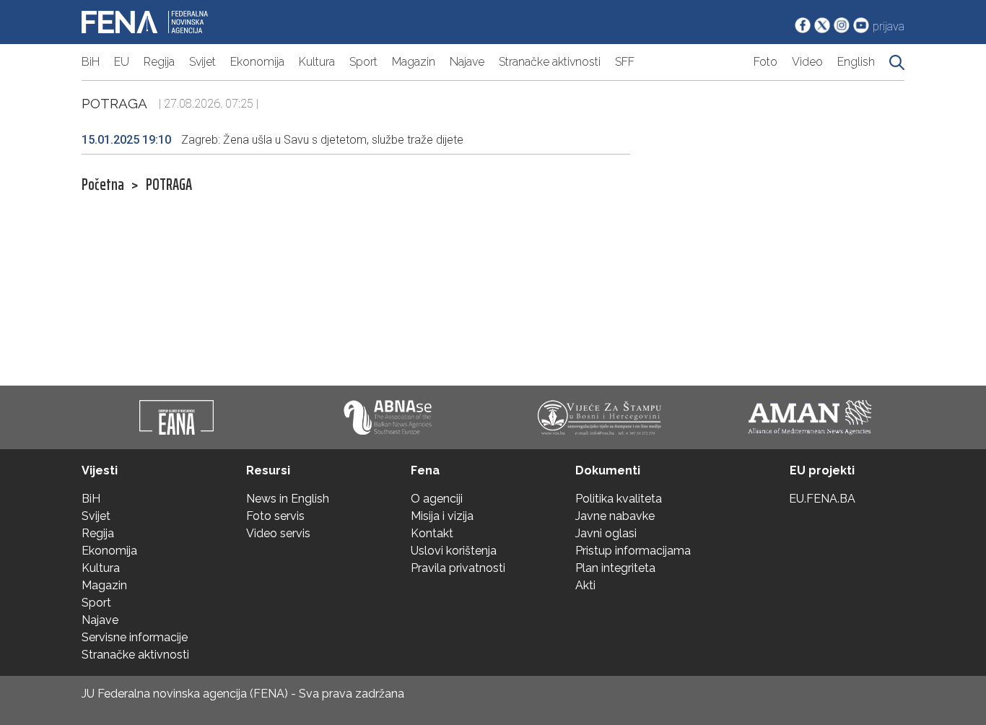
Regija (159, 62)
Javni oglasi (606, 533)
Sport (363, 62)
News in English (287, 498)
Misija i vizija (442, 516)
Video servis (278, 533)
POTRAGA (169, 185)
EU (121, 62)
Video (807, 62)
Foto (765, 62)
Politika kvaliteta (618, 498)
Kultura (317, 62)
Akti (585, 585)
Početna (103, 185)
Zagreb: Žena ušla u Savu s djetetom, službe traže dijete (272, 140)
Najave (467, 62)
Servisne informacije (135, 637)
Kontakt (432, 533)
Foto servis (275, 516)
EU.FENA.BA (822, 498)
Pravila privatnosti (458, 568)
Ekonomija (257, 62)
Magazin (413, 62)
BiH (91, 62)
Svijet (202, 62)
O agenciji (437, 498)
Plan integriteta (615, 568)
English (856, 62)
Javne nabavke (615, 516)
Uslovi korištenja (454, 550)
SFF (624, 62)
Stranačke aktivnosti (550, 62)
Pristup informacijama (633, 550)
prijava (888, 26)
